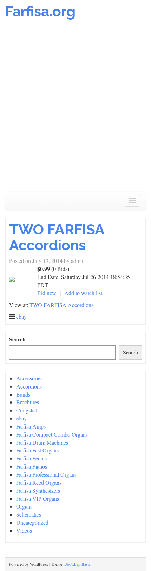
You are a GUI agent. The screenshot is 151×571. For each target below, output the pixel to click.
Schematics (28, 514)
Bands (23, 394)
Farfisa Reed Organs (38, 482)
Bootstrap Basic (77, 564)
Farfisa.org (40, 11)
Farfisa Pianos (31, 466)
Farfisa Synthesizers (38, 490)
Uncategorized (32, 522)
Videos (24, 530)
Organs (24, 506)
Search (17, 339)
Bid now (46, 293)
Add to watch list (83, 293)
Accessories (29, 378)
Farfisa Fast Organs (37, 450)
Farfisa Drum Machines (42, 442)
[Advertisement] (75, 109)
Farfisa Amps (31, 426)
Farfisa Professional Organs (46, 474)
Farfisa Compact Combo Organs (52, 434)
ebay (21, 316)
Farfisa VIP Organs (37, 498)
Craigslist (26, 410)
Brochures (27, 402)
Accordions (29, 386)
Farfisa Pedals (31, 458)
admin (78, 260)
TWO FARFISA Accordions (56, 237)
